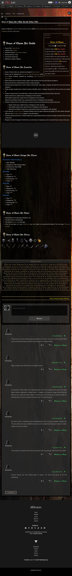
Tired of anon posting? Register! (59, 298)
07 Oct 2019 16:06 (57, 336)
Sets (14, 13)
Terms (36, 551)
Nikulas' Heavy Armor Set (36, 283)
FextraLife (26, 559)
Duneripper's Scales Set (51, 271)
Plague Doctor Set (31, 285)
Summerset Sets (20, 13)
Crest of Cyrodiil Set (42, 269)
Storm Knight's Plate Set (35, 289)
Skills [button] (38, 6)
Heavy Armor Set (45, 29)
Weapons (14, 222)
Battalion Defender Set (12, 268)
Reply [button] (65, 345)
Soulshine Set (23, 289)
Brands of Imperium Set (12, 269)
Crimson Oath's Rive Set (57, 269)
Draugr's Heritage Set (22, 271)
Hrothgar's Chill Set (26, 278)
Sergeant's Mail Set (34, 287)
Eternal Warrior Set (55, 273)
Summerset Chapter (21, 52)
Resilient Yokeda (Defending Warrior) (17, 287)
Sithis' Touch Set (12, 289)
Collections (26, 224)
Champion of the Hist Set (28, 269)
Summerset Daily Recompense (31, 74)
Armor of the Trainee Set (48, 264)
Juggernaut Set (44, 280)
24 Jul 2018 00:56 (57, 418)
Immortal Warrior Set (50, 278)
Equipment (8, 13)
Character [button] (29, 6)
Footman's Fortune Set (19, 275)
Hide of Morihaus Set (13, 278)
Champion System (18, 113)
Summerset (36, 72)
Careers (36, 548)
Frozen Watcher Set (33, 275)
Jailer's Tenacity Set (21, 280)
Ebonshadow (47, 37)
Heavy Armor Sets (36, 261)
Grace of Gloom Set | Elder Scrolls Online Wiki (20, 22)
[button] (51, 2)
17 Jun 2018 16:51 (57, 447)
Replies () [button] (58, 345)
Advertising (36, 546)
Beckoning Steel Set (26, 268)
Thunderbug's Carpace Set (52, 289)
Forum (36, 516)
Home (2, 13)
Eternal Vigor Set (43, 273)
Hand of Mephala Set (39, 276)
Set (16, 29)
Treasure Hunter (18, 111)
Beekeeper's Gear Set (40, 268)
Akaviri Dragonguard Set (20, 264)
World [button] (65, 6)
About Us (36, 518)
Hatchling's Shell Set (52, 276)
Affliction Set (7, 264)
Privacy (36, 553)
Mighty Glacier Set (22, 283)
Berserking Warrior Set (54, 268)
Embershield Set (32, 273)
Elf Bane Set (22, 273)
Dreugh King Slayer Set (36, 271)
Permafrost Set (19, 285)
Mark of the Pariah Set (46, 282)
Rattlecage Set (42, 285)
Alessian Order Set (34, 264)
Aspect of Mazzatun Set (32, 266)
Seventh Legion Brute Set (49, 287)
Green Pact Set (11, 276)
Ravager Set (51, 285)
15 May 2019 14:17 (56, 362)
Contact (36, 521)
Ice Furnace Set (38, 278)
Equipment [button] (47, 6)
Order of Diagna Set (50, 283)
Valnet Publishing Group (42, 559)
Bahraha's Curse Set (46, 266)
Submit (40, 318)
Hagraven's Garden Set (24, 276)
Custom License (38, 533)
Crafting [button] (57, 6)
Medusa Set (57, 282)
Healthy (15, 50)
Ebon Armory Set (12, 273)
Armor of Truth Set (18, 266)
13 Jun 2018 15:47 (57, 472)
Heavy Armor (15, 48)
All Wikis (36, 514)
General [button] (19, 6)
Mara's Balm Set (33, 282)
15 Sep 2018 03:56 (56, 387)
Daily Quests (37, 76)
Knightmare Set (54, 280)
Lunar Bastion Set (21, 282)
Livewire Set (11, 282)
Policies (36, 555)
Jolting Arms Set (33, 280)
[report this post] (65, 336)
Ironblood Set (10, 280)
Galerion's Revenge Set (47, 275)
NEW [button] (10, 6)
